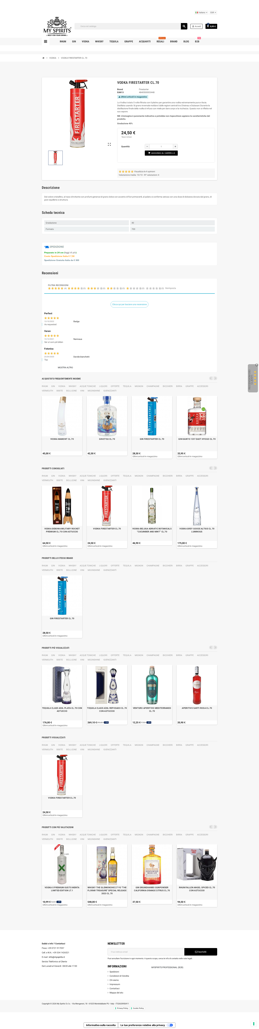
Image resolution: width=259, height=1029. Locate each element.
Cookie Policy (138, 1008)
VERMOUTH (47, 390)
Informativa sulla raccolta (101, 1025)
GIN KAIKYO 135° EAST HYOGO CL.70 (197, 439)
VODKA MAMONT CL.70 (62, 439)
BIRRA (179, 386)
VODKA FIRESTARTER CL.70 (107, 528)
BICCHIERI (168, 386)
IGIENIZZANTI (109, 390)
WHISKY (72, 386)
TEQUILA (127, 386)
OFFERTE (115, 386)
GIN (53, 386)
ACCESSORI (202, 386)
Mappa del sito (116, 992)
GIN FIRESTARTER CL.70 (152, 439)
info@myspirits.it (57, 957)
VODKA (61, 386)
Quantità (125, 146)
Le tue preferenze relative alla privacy (143, 1025)
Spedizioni (114, 971)
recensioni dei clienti (250, 379)
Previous (211, 378)
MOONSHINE (94, 390)
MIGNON (139, 386)
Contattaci (114, 988)
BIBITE (60, 390)
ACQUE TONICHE (88, 386)
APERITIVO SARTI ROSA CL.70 (197, 708)
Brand (120, 89)
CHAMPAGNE (153, 386)
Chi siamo (114, 980)
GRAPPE (190, 386)
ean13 (120, 92)
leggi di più (70, 252)
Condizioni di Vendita (119, 976)
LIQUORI (103, 386)
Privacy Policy (122, 1008)
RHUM (45, 386)
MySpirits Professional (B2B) (167, 967)
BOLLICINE (71, 390)
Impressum (115, 984)
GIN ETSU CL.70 (107, 439)
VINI (82, 390)
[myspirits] (57, 26)
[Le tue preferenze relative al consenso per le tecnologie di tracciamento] (254, 1024)
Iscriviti (202, 951)
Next (215, 378)
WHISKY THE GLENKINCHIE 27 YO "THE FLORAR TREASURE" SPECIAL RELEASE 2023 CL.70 (107, 890)
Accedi (196, 26)
